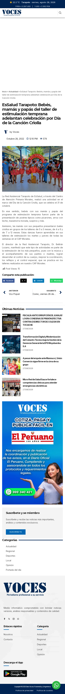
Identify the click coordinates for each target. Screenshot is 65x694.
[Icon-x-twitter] (9, 619)
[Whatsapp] (18, 619)
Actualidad (13, 91)
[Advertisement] (32, 51)
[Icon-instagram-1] (14, 619)
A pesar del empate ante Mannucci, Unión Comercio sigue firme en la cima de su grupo (42, 361)
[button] (54, 13)
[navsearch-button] (60, 13)
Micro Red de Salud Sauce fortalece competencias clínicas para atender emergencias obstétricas (40, 382)
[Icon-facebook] (4, 619)
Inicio (4, 91)
